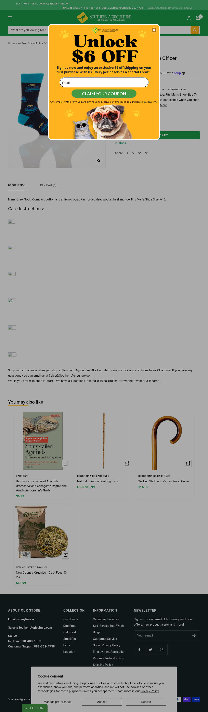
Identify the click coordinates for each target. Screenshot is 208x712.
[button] (154, 30)
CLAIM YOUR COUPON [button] (104, 93)
